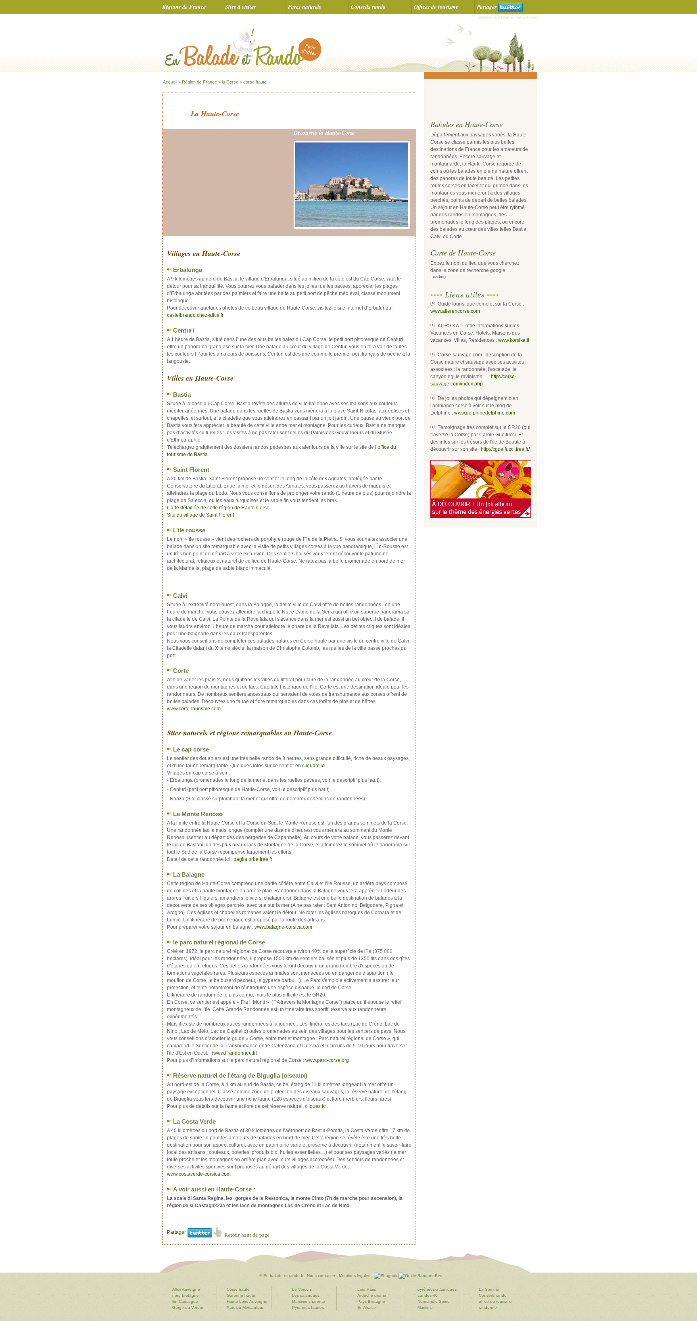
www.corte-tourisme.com (194, 709)
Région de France (199, 82)
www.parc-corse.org (327, 1060)
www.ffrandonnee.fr (234, 1053)
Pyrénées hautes (308, 1307)
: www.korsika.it (512, 340)
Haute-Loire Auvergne (247, 1301)
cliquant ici (314, 765)
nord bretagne (185, 1295)
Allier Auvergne (186, 1289)
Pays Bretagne (371, 1301)
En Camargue (185, 1301)
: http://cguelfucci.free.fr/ (504, 449)
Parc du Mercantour (245, 1307)
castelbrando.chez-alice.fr (195, 315)
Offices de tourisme (436, 7)
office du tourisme (495, 1301)
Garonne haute (241, 1295)
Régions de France (184, 7)
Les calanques (305, 1295)
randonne (488, 1307)
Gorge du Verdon (188, 1307)
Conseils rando (368, 7)
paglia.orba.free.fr (253, 859)
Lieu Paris (366, 1289)
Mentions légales (354, 1275)
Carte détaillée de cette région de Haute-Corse (218, 508)
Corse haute (238, 1289)
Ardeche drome (371, 1295)
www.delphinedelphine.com (484, 413)
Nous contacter (321, 1275)
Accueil (170, 82)
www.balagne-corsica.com (283, 927)
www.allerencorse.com (455, 311)
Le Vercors (302, 1289)
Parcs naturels (304, 7)
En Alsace (366, 1307)
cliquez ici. (316, 1106)
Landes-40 (427, 1295)
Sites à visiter (240, 7)
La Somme (489, 1289)
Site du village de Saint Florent (200, 515)
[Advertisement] (477, 99)
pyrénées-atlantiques (437, 1289)
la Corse (230, 82)
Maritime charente (308, 1301)
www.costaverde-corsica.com (199, 1174)
